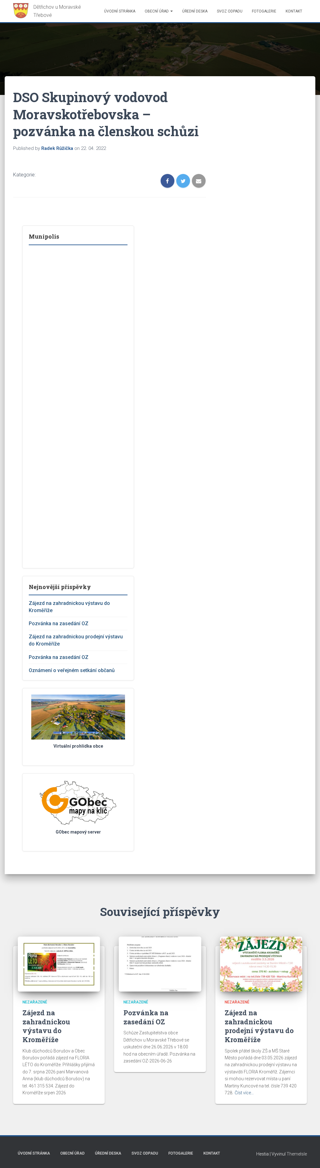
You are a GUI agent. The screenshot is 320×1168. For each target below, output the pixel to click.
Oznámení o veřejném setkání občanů (72, 670)
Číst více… (244, 1092)
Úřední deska (195, 11)
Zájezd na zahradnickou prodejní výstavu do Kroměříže (259, 1026)
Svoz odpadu (229, 11)
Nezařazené (34, 1002)
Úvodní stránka (119, 11)
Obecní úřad (157, 11)
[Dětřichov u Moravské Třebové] (49, 11)
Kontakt (294, 11)
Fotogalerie (264, 11)
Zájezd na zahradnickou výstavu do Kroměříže (46, 1026)
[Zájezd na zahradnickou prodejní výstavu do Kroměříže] (261, 963)
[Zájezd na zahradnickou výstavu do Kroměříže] (59, 963)
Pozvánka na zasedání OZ (58, 623)
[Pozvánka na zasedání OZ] (160, 963)
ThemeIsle (297, 1153)
